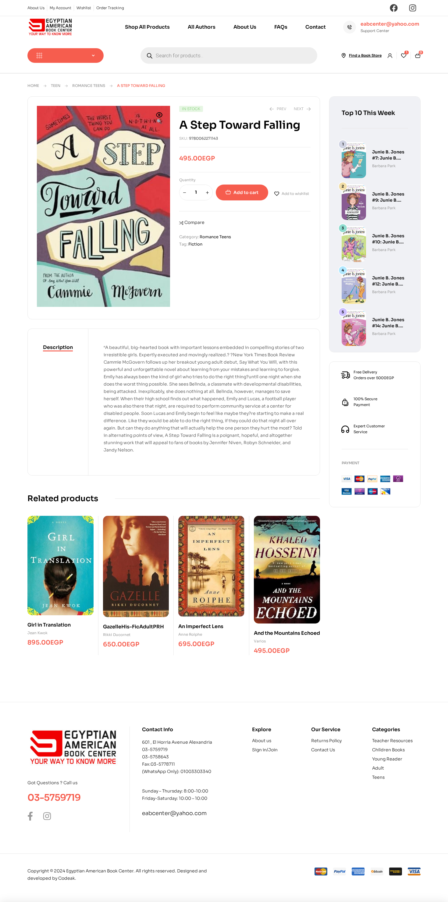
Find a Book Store (365, 55)
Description (58, 347)
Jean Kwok (37, 633)
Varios (260, 641)
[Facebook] (394, 8)
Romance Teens (88, 85)
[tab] (58, 347)
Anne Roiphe (190, 634)
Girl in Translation (49, 625)
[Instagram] (413, 8)
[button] (159, 118)
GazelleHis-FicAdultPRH (133, 626)
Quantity (187, 180)
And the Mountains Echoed (287, 633)
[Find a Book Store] (343, 55)
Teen (55, 85)
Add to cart (245, 192)
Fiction (195, 244)
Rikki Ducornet (116, 634)
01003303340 (195, 771)
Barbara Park (384, 166)
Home (33, 85)
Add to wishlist (295, 193)
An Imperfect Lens (200, 626)
